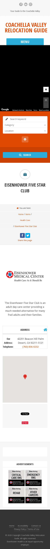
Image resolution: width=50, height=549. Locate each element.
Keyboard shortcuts (18, 110)
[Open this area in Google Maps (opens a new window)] (5, 109)
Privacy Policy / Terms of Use (26, 529)
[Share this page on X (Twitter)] (27, 235)
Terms (35, 110)
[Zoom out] (46, 105)
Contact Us (36, 525)
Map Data (29, 110)
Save (26, 423)
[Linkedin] (25, 4)
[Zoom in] (46, 100)
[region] (25, 78)
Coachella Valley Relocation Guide (26, 27)
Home (21, 214)
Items (27, 214)
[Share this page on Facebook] (22, 235)
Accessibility (23, 525)
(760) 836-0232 (30, 346)
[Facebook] (21, 4)
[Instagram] (30, 4)
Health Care (25, 220)
